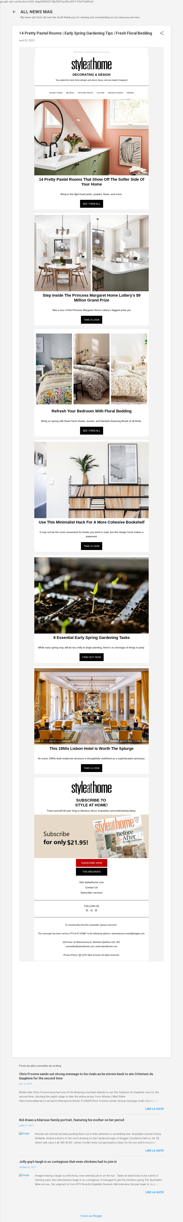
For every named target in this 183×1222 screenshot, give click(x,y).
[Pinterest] (96, 910)
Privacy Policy (70, 955)
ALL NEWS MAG (37, 11)
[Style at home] (92, 64)
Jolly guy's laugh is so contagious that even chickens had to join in (68, 1161)
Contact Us (91, 887)
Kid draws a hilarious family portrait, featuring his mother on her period (71, 1120)
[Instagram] (91, 910)
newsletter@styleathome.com (80, 946)
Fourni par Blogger (91, 1216)
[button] (162, 33)
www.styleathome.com (106, 946)
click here (112, 925)
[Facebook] (87, 910)
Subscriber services (91, 892)
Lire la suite (154, 1109)
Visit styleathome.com (91, 882)
